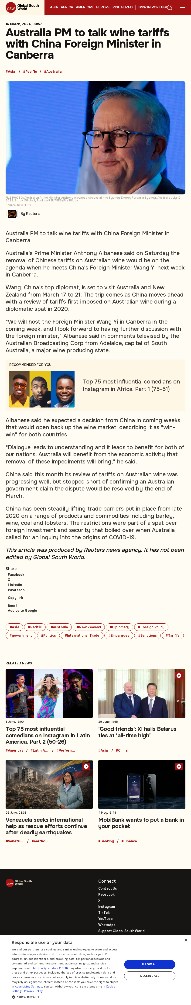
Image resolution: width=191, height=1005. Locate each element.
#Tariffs (173, 635)
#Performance (65, 751)
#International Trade (82, 635)
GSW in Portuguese (156, 7)
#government (21, 635)
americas (84, 7)
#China (122, 751)
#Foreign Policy (151, 627)
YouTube (105, 919)
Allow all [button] (149, 964)
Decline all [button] (149, 976)
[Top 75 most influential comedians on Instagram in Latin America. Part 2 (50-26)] (49, 710)
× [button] (186, 940)
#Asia (10, 72)
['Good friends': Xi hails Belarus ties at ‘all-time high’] (141, 710)
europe (103, 7)
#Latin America (40, 751)
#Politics (48, 635)
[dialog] (95, 970)
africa (67, 7)
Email (12, 605)
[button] (65, 997)
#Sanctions (147, 635)
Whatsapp (16, 590)
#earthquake (40, 841)
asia (54, 7)
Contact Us (107, 888)
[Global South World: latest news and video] (22, 7)
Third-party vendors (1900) (49, 968)
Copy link (15, 598)
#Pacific (30, 72)
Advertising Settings (28, 986)
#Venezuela (15, 841)
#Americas (14, 751)
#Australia (53, 72)
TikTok (104, 913)
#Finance (129, 841)
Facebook (16, 575)
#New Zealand (89, 627)
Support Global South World (121, 931)
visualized (123, 7)
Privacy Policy (33, 991)
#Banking (106, 841)
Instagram (106, 907)
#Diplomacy (119, 627)
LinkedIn (15, 585)
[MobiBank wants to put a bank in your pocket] (141, 801)
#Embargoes (118, 635)
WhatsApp (107, 925)
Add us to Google (22, 610)
